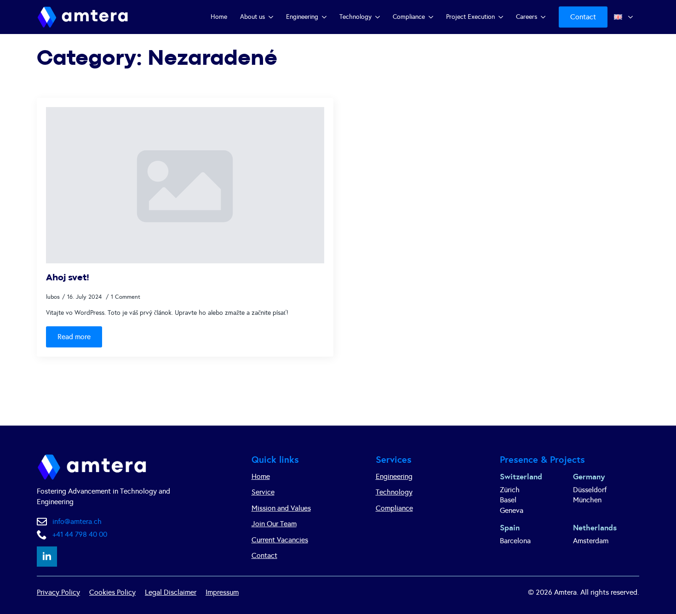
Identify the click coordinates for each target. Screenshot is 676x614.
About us (252, 17)
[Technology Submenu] (379, 17)
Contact (264, 555)
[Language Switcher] (631, 17)
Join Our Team (274, 523)
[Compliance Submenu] (432, 17)
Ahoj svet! (67, 278)
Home (219, 17)
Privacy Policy (58, 592)
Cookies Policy (112, 592)
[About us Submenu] (272, 17)
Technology (355, 17)
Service (263, 492)
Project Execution (470, 17)
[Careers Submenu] (544, 17)
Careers (526, 17)
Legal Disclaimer (170, 592)
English (615, 17)
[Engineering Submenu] (325, 17)
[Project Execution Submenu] (502, 17)
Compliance (409, 17)
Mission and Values (281, 508)
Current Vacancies (280, 539)
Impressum (222, 592)
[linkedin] (47, 556)
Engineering (302, 17)
